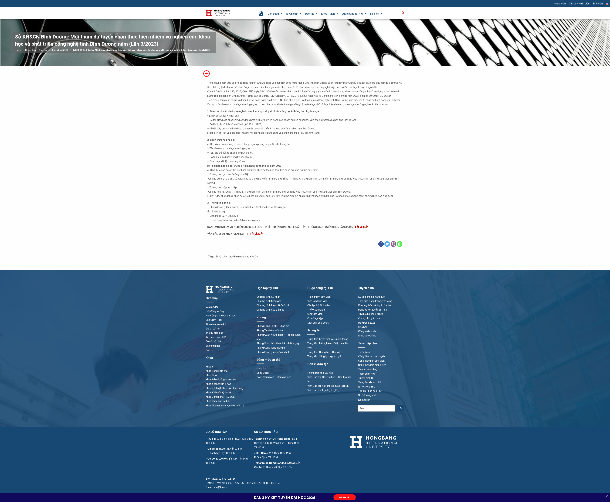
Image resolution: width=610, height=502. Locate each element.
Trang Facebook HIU (369, 382)
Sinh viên (598, 3)
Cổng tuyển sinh (367, 331)
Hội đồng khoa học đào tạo (221, 315)
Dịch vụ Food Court (318, 322)
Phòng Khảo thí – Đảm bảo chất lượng (278, 343)
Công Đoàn (263, 372)
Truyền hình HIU (366, 378)
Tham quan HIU (366, 373)
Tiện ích (374, 13)
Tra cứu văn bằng (367, 369)
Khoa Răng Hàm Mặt (217, 370)
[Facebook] (381, 244)
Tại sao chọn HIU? (216, 337)
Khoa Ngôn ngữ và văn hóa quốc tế (225, 405)
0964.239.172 (253, 483)
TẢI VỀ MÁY (362, 226)
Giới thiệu (273, 13)
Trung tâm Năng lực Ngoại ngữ (324, 356)
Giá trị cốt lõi (213, 328)
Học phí (362, 327)
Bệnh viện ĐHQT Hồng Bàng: (273, 438)
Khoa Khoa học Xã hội (218, 401)
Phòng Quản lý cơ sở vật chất (273, 352)
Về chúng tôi (212, 306)
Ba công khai (213, 345)
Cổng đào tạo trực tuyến (371, 356)
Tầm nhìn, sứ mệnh (216, 324)
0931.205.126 (236, 483)
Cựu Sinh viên (314, 313)
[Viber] (393, 244)
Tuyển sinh (292, 13)
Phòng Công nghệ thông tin (271, 347)
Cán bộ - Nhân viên (579, 3)
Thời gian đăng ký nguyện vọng (375, 301)
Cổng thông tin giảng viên (372, 365)
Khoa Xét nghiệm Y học (218, 383)
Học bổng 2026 (366, 322)
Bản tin (209, 350)
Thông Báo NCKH (60, 50)
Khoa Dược (212, 375)
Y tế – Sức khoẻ (316, 309)
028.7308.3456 (271, 483)
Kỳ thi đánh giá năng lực (371, 296)
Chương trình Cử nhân (268, 296)
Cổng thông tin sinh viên (371, 360)
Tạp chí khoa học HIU (370, 390)
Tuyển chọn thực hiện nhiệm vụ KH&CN (237, 256)
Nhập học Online (367, 335)
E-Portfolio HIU (366, 386)
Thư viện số (364, 352)
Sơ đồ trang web (367, 395)
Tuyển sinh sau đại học (370, 313)
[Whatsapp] (399, 244)
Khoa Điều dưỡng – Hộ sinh (221, 379)
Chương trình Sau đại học (270, 309)
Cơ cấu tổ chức (214, 341)
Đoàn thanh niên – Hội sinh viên (274, 377)
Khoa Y (209, 366)
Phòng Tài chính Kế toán (270, 330)
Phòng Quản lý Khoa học (36, 50)
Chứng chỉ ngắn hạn (369, 318)
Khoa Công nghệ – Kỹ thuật (220, 396)
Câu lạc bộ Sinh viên (318, 305)
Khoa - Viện (328, 13)
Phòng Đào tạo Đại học (320, 372)
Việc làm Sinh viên (317, 301)
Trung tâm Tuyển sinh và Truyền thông (327, 339)
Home (18, 50)
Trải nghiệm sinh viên (319, 296)
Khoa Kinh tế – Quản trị (218, 392)
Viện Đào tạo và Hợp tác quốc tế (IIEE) (328, 385)
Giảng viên (560, 3)
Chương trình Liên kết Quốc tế (273, 305)
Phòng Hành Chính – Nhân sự (273, 326)
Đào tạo (309, 13)
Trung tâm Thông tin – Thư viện (324, 352)
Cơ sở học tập (315, 318)
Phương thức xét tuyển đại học (375, 305)
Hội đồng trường (215, 311)
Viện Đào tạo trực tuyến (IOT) (323, 390)
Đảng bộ (261, 368)
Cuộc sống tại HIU (352, 13)
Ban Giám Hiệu (214, 319)
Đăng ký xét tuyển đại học (372, 309)
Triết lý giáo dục (214, 332)
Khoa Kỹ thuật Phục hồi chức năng (224, 388)
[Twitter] (387, 244)
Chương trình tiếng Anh (269, 301)
